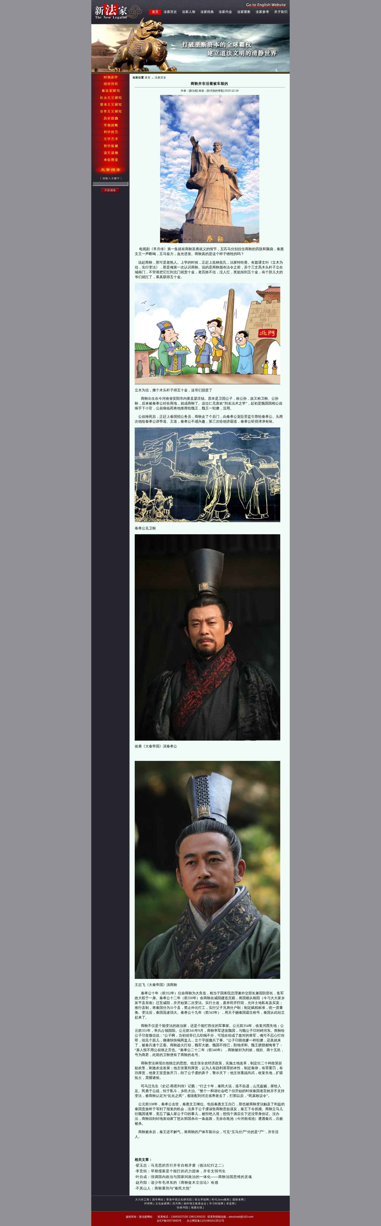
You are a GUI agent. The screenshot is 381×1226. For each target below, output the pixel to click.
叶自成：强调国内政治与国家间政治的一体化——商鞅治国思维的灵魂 (194, 1177)
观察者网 (238, 1199)
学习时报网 (216, 1203)
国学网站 (158, 1199)
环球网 (148, 1203)
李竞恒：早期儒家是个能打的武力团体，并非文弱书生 (181, 1171)
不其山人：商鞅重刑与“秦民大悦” (163, 1188)
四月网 (176, 1203)
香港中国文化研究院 (179, 1199)
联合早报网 (202, 1199)
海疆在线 (196, 1207)
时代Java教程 (221, 1199)
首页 (148, 77)
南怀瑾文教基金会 (195, 1203)
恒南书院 (182, 1207)
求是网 (230, 1203)
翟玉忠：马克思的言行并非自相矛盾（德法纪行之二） (181, 1165)
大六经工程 (142, 1199)
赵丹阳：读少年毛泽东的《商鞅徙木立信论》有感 (177, 1182)
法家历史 (160, 77)
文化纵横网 (162, 1203)
